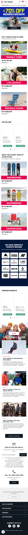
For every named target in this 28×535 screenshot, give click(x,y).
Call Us (14, 482)
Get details (23, 5)
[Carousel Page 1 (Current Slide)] (10, 149)
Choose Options (7, 145)
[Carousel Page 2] (12, 149)
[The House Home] (7, 2)
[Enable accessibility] (3, 532)
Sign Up (23, 454)
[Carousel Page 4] (15, 149)
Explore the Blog (14, 436)
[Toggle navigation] (26, 2)
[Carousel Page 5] (17, 149)
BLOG (14, 334)
